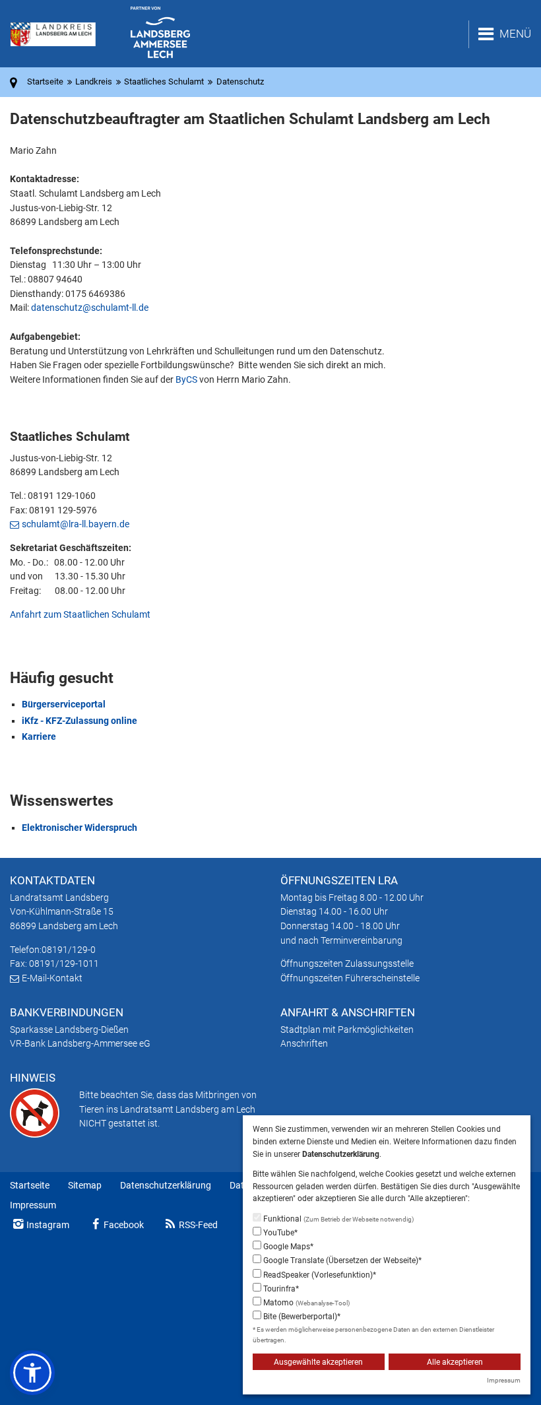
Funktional (337, 1219)
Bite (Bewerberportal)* (300, 1316)
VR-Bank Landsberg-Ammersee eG (80, 1043)
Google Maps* (287, 1246)
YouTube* (279, 1232)
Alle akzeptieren (455, 1362)
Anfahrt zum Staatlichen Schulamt (80, 614)
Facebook (124, 1225)
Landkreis (93, 81)
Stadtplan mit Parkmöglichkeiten (347, 1029)
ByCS (186, 379)
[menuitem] (29, 1186)
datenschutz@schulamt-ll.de (89, 307)
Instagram (47, 1225)
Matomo (305, 1302)
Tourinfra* (280, 1288)
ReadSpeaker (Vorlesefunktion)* (318, 1275)
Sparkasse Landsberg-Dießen (69, 1029)
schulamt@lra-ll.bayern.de (75, 524)
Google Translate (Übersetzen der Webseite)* (341, 1260)
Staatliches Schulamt (164, 81)
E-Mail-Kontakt (52, 978)
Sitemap (85, 1185)
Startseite (29, 1185)
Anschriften (304, 1043)
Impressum (33, 1205)
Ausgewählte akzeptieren (318, 1362)
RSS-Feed (198, 1225)
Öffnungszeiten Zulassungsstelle (347, 963)
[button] (32, 1373)
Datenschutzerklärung (165, 1185)
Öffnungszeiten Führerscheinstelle (350, 978)
